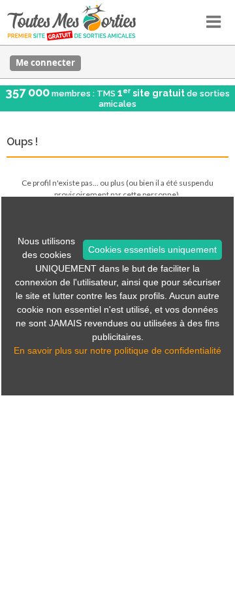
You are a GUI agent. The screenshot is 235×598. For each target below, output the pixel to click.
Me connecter (45, 62)
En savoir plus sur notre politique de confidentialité (117, 350)
